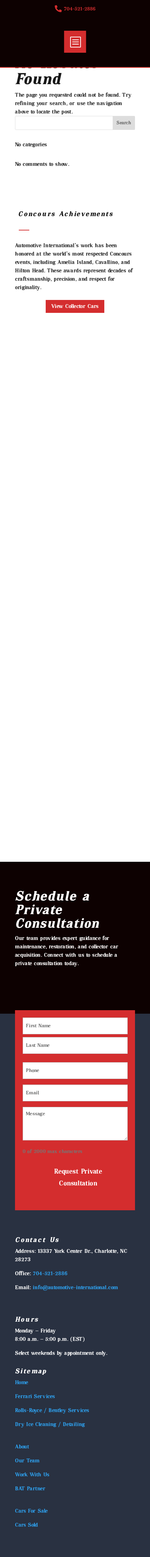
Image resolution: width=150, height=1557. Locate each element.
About (22, 1446)
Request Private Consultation (78, 1177)
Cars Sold (26, 1525)
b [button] (75, 41)
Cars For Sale (31, 1511)
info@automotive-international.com (76, 1287)
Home (21, 1382)
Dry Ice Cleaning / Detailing (50, 1424)
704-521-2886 (50, 1273)
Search (124, 122)
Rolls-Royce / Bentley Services (52, 1410)
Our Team (27, 1460)
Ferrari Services (35, 1396)
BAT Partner (30, 1488)
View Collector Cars (75, 306)
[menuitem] (75, 8)
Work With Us (32, 1474)
